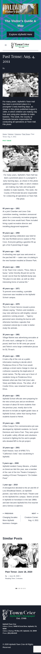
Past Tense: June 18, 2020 (18, 572)
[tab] (16, 588)
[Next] (35, 565)
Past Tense (7, 140)
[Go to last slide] (6, 565)
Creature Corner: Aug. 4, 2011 (31, 517)
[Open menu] (6, 45)
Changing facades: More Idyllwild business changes (10, 518)
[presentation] (20, 555)
